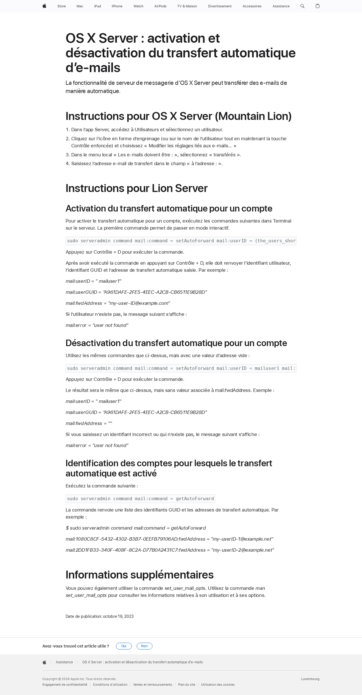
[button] (302, 6)
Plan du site (186, 685)
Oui (124, 646)
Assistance (64, 662)
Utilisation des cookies (218, 685)
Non (144, 646)
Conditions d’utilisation (110, 685)
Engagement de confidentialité (64, 685)
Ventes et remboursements (152, 685)
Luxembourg (310, 679)
